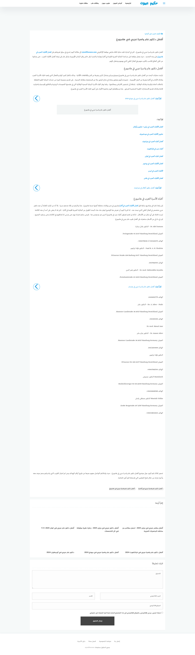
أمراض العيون (117, 3)
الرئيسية (128, 3)
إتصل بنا (117, 641)
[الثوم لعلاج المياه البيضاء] (159, 20)
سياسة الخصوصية (105, 641)
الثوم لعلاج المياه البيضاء (159, 23)
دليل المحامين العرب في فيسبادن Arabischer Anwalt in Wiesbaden (122, 17)
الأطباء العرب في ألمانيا (153, 34)
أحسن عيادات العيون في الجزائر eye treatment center (109, 18)
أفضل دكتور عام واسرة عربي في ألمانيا (150, 489)
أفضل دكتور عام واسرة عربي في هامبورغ (122, 489)
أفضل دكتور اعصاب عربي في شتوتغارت (134, 21)
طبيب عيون (106, 3)
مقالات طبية (83, 3)
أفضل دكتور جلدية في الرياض (147, 22)
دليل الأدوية (81, 641)
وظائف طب (95, 3)
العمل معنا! (92, 641)
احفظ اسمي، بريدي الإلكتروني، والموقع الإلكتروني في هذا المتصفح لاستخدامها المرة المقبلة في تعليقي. (125, 613)
